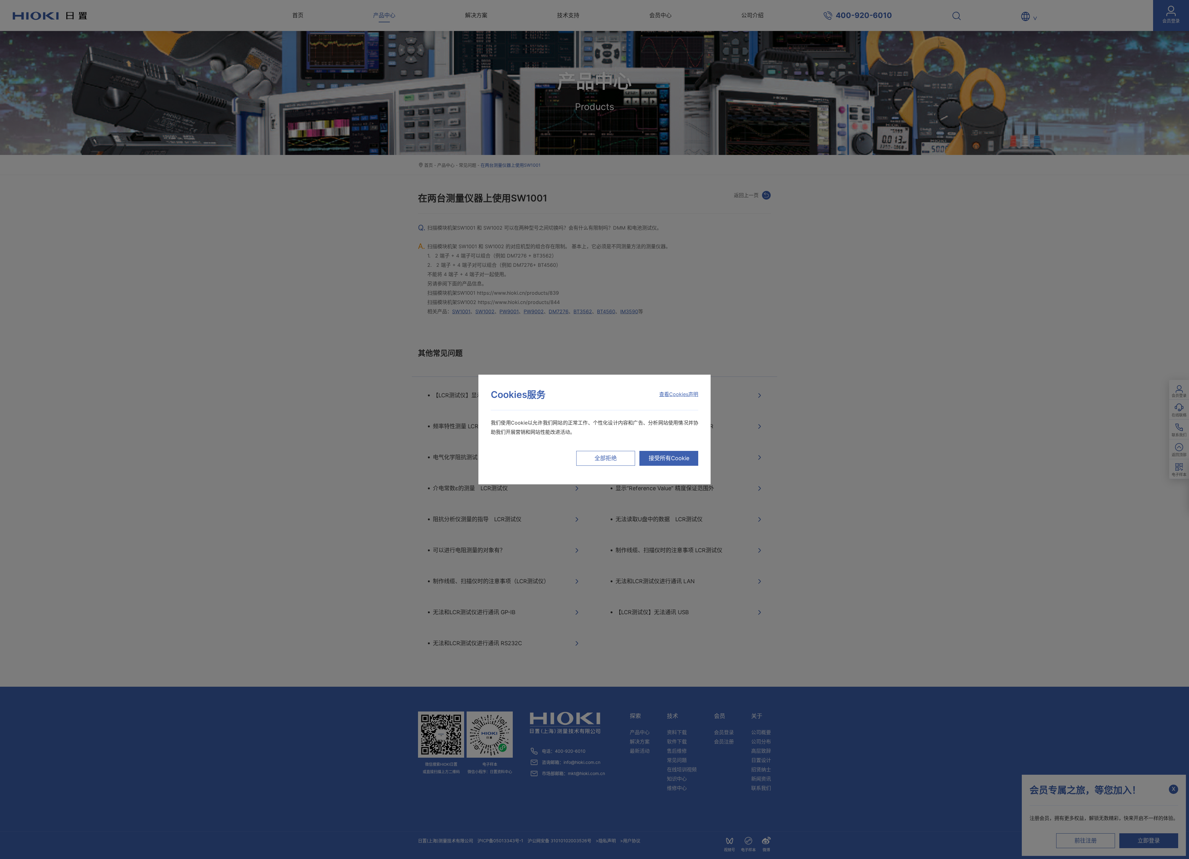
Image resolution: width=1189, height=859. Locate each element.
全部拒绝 (605, 458)
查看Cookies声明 (678, 394)
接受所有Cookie (669, 458)
